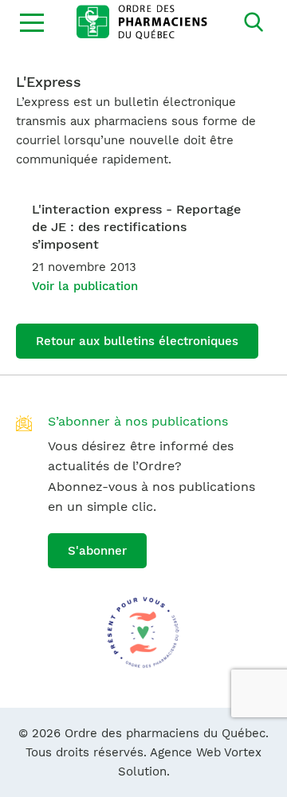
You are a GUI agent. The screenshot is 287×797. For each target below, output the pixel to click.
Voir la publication (85, 286)
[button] (32, 22)
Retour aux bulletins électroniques (137, 341)
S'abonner (97, 551)
